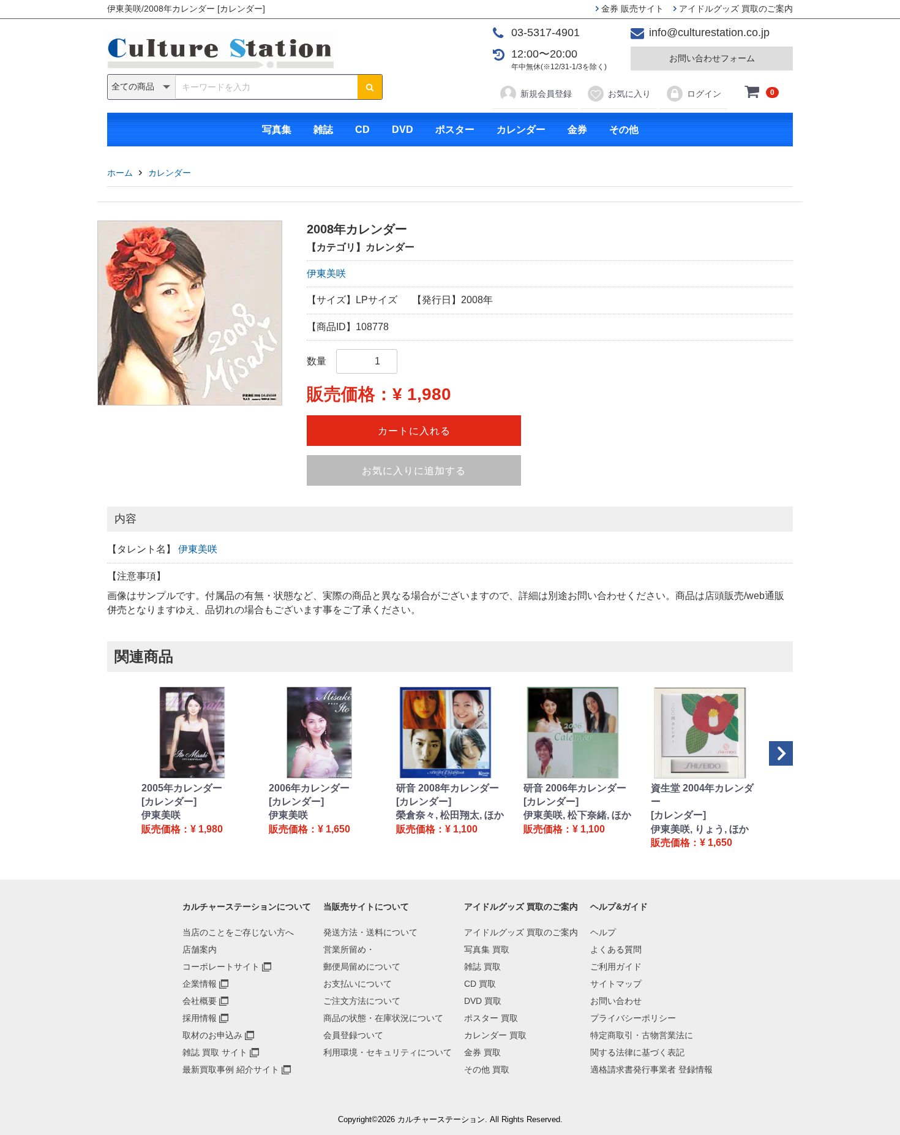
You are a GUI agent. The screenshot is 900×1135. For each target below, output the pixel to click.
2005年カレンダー (181, 788)
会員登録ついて (353, 1035)
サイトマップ (616, 984)
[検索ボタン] (370, 87)
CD (362, 129)
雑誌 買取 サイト (214, 1052)
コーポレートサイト (221, 966)
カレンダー (521, 129)
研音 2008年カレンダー (447, 788)
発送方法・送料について (370, 932)
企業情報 (199, 984)
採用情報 (199, 1018)
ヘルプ (603, 932)
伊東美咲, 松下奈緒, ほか (577, 815)
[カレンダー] (169, 801)
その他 (624, 129)
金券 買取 (482, 1052)
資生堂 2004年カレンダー (702, 795)
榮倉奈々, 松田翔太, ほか (450, 815)
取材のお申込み (212, 1035)
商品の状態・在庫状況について (383, 1018)
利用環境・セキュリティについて (387, 1052)
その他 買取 (486, 1069)
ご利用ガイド (616, 966)
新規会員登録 (546, 94)
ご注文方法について (361, 1001)
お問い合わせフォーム (712, 58)
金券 (577, 129)
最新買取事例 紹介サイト (230, 1069)
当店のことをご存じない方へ (238, 932)
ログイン (704, 94)
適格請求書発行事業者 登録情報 (651, 1069)
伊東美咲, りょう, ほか (700, 829)
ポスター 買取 (491, 1018)
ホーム (120, 173)
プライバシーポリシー (633, 1018)
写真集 (276, 129)
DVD (402, 129)
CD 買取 (480, 984)
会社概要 (199, 1001)
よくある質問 (616, 949)
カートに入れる (414, 431)
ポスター (454, 129)
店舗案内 (199, 949)
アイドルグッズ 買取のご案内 (735, 8)
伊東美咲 (326, 273)
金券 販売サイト (631, 8)
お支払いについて (357, 984)
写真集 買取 (486, 949)
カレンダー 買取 (495, 1035)
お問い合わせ (616, 1001)
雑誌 (323, 129)
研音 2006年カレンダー (574, 788)
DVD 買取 (482, 1001)
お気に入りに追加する (414, 471)
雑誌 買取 (482, 966)
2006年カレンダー (309, 788)
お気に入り (629, 94)
